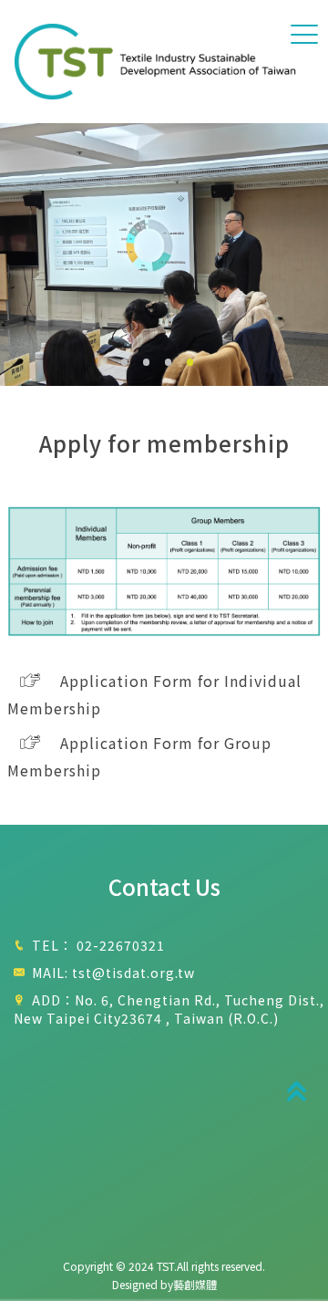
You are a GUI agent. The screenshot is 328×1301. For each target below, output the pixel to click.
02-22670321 (121, 945)
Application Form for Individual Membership (154, 694)
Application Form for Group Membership (139, 756)
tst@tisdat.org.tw (133, 972)
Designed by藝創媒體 (164, 1284)
